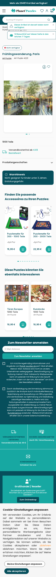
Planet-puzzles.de (28, 366)
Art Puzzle (6, 58)
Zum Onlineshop (28, 499)
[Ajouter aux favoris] (48, 66)
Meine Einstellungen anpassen (24, 563)
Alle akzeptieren (16, 571)
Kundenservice (14, 413)
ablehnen (45, 545)
